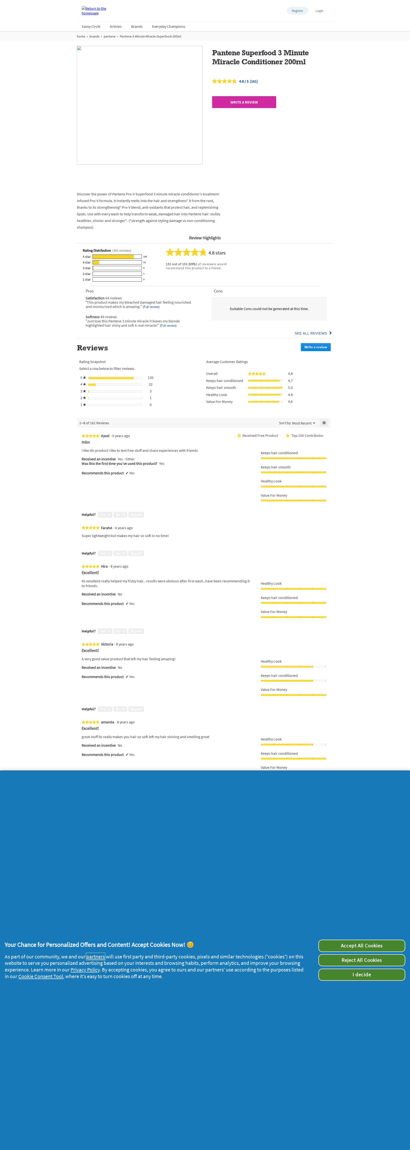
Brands (137, 26)
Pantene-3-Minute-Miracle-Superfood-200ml (150, 36)
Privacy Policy (85, 969)
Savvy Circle (91, 26)
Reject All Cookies (362, 960)
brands (94, 36)
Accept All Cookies (362, 946)
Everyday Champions (168, 26)
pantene (110, 36)
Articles (116, 26)
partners (95, 956)
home (81, 36)
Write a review (244, 102)
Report (136, 514)
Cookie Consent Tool (40, 976)
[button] (297, 10)
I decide (362, 974)
